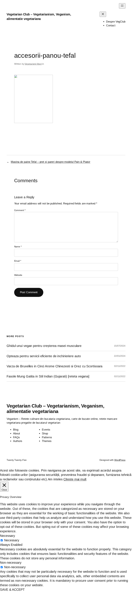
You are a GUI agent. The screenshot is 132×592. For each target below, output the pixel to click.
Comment (19, 210)
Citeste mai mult (74, 479)
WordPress (119, 460)
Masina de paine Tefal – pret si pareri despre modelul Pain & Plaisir (50, 161)
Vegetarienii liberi (33, 64)
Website (18, 275)
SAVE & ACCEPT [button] (12, 589)
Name (18, 246)
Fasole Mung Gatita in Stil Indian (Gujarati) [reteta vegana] (48, 376)
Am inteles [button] (55, 479)
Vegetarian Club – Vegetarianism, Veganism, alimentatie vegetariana (55, 408)
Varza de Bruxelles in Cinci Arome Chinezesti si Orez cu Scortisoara (54, 366)
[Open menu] (122, 6)
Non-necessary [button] (10, 562)
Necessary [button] (7, 535)
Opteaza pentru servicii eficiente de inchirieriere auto (44, 356)
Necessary (11, 540)
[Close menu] (103, 14)
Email (17, 261)
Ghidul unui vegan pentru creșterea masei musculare (44, 346)
